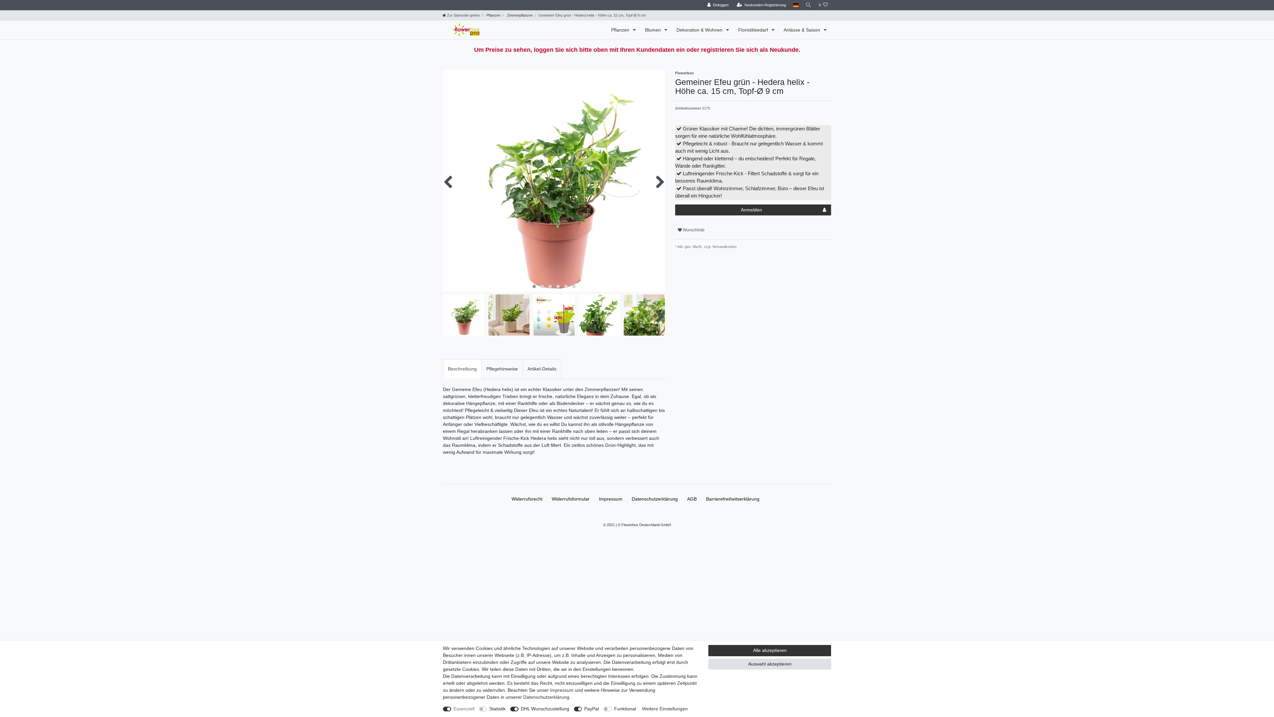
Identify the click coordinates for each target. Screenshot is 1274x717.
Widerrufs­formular (571, 499)
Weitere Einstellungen (665, 708)
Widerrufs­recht (527, 499)
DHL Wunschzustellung (545, 708)
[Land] (796, 5)
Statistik (497, 708)
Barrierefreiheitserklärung (732, 499)
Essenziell (464, 708)
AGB (692, 499)
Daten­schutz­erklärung (655, 499)
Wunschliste (693, 230)
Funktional (625, 708)
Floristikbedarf (753, 30)
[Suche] (808, 5)
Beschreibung (462, 368)
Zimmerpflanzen (519, 15)
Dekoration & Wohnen (700, 30)
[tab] (462, 369)
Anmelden (751, 209)
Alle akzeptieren (770, 650)
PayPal (591, 708)
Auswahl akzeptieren (770, 664)
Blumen (653, 30)
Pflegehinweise (502, 368)
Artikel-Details (542, 368)
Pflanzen (492, 15)
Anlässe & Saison (802, 30)
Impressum (610, 499)
